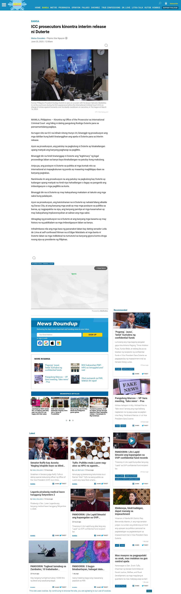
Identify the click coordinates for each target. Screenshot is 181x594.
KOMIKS (156, 7)
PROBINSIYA (64, 7)
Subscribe (174, 4)
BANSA (45, 7)
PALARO (86, 7)
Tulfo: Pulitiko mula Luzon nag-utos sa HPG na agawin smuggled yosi (89, 464)
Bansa (35, 21)
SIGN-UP (92, 335)
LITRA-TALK (137, 7)
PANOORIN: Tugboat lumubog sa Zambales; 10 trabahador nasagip (48, 568)
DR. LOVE (126, 7)
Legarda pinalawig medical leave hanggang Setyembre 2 (47, 493)
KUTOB (148, 7)
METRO (53, 7)
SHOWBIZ (95, 7)
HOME (38, 7)
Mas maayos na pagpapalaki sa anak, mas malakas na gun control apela (131, 558)
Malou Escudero (38, 38)
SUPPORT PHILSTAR (170, 8)
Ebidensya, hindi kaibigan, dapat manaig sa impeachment (129, 511)
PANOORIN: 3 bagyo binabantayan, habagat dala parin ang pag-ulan (87, 568)
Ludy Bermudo (79, 470)
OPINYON (76, 7)
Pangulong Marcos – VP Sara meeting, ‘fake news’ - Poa (131, 400)
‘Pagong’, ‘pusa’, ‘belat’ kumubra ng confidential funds (125, 334)
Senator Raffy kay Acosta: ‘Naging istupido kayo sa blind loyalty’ (46, 464)
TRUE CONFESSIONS (110, 7)
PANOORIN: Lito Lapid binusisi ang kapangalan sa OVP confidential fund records (89, 516)
